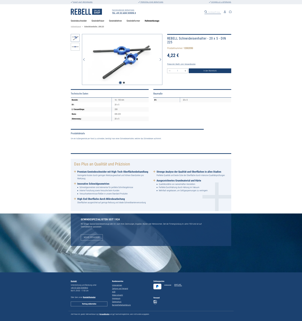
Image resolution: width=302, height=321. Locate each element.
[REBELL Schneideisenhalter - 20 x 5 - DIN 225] (122, 59)
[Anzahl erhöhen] (185, 70)
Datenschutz (116, 302)
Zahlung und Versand (120, 288)
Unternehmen (117, 285)
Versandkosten (104, 314)
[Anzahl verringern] (169, 70)
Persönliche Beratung (151, 2)
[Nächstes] (160, 59)
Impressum (116, 298)
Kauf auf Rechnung (83, 2)
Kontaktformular (89, 297)
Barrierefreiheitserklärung (121, 305)
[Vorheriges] (84, 59)
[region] (116, 59)
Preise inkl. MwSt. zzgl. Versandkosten (181, 64)
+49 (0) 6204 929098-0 (79, 288)
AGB (113, 292)
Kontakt (74, 281)
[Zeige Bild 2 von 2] (124, 83)
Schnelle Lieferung (221, 2)
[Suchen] (206, 11)
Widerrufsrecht (117, 295)
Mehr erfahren (92, 237)
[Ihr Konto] (225, 11)
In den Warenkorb (210, 71)
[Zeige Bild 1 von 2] (120, 83)
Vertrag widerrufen (89, 304)
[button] (75, 38)
